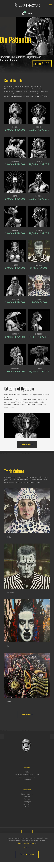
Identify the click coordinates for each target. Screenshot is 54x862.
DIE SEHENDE (15, 230)
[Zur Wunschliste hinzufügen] (23, 109)
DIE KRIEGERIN (15, 265)
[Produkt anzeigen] (23, 105)
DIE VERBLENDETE (15, 368)
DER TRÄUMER (15, 196)
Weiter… (27, 847)
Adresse (27, 799)
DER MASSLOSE (15, 334)
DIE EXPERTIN (39, 368)
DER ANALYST (15, 127)
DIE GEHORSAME (15, 299)
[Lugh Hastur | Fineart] (27, 5)
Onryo (8, 646)
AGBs (27, 772)
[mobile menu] (50, 5)
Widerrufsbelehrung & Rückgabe (27, 774)
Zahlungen (27, 801)
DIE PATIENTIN (39, 230)
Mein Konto (27, 804)
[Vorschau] (23, 112)
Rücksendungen (27, 794)
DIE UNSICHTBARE (38, 334)
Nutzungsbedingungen (25, 843)
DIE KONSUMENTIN (15, 161)
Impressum (27, 779)
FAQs (27, 806)
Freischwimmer (38, 265)
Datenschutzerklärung (27, 777)
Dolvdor (9, 702)
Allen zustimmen (27, 854)
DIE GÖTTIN (38, 127)
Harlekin (39, 299)
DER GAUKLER (39, 161)
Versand (27, 796)
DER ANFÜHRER (39, 196)
